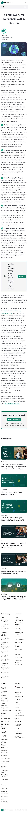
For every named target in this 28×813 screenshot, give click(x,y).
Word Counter (5, 724)
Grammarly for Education (19, 633)
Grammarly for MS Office (5, 656)
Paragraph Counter (4, 731)
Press (16, 702)
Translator (4, 713)
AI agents (3, 695)
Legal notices (18, 733)
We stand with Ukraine (18, 693)
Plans (16, 617)
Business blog (18, 660)
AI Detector (4, 698)
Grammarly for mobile (5, 664)
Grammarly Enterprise (18, 629)
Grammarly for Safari (5, 643)
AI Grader (4, 755)
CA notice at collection (18, 724)
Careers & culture (19, 699)
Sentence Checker (3, 767)
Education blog (19, 657)
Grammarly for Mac (5, 629)
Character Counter (4, 727)
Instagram (5, 796)
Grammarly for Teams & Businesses (19, 624)
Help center (4, 788)
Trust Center (18, 710)
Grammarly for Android (5, 677)
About (16, 690)
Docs (2, 617)
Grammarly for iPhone (5, 668)
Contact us (4, 791)
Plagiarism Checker (4, 692)
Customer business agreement (18, 720)
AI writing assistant (17, 645)
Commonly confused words (19, 663)
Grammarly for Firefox (5, 647)
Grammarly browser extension (4, 634)
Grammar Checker (3, 687)
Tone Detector (5, 721)
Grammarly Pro (19, 620)
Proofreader (4, 779)
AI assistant (18, 637)
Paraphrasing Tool (6, 710)
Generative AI (18, 642)
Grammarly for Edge (5, 651)
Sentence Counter (3, 736)
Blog (16, 652)
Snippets (3, 742)
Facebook (5, 794)
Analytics (3, 745)
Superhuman (20, 687)
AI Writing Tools (5, 718)
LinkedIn (5, 802)
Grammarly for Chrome (5, 639)
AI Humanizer (5, 701)
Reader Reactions (5, 758)
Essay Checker (5, 708)
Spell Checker (5, 764)
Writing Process (19, 649)
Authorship (4, 750)
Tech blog (17, 654)
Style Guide (4, 739)
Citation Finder (5, 753)
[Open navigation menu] (25, 2)
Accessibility (18, 731)
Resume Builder (5, 761)
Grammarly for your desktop (5, 620)
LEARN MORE (22, 276)
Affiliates (17, 705)
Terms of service (19, 715)
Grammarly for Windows (5, 625)
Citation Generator (4, 704)
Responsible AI (19, 696)
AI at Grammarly (19, 639)
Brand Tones (4, 747)
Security (17, 728)
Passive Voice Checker (4, 775)
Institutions (4, 39)
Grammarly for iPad (5, 672)
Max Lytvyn (4, 35)
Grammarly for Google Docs (5, 660)
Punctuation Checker (4, 771)
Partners (17, 707)
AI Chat (3, 716)
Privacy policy (18, 713)
